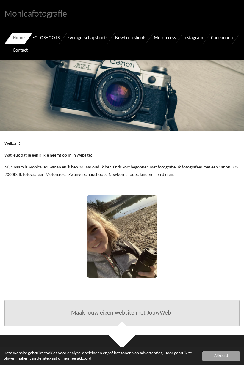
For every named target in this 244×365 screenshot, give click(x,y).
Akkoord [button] (221, 356)
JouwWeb (159, 313)
